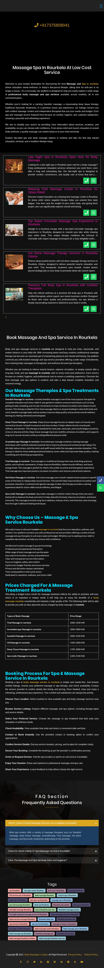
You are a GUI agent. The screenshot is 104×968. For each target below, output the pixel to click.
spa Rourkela (14, 891)
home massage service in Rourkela (64, 914)
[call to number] (86, 181)
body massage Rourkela (44, 895)
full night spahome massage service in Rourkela (28, 914)
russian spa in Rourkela (67, 895)
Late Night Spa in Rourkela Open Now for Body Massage (63, 158)
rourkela (54, 529)
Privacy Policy (75, 954)
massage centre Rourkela (34, 891)
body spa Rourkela (42, 905)
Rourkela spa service (65, 934)
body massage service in (37, 682)
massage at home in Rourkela (64, 924)
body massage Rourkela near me (52, 938)
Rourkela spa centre (61, 905)
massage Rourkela (76, 891)
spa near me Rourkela (38, 900)
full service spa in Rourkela (20, 895)
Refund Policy (91, 954)
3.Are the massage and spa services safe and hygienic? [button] (37, 860)
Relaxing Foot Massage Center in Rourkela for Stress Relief (63, 190)
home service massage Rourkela (22, 919)
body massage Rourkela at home (22, 938)
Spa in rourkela (90, 84)
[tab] (52, 823)
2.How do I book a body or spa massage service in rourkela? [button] (39, 851)
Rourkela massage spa (44, 934)
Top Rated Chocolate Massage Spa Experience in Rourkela (63, 222)
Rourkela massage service (69, 910)
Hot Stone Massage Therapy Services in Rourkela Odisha (63, 254)
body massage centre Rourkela (47, 929)
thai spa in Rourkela (81, 905)
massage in (44, 529)
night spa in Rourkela (17, 900)
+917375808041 (54, 25)
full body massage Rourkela (20, 910)
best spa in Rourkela (56, 891)
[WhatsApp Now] (93, 181)
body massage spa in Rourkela (75, 929)
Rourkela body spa (46, 919)
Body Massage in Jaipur (36, 954)
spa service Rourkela (40, 924)
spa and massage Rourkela (19, 905)
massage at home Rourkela (20, 929)
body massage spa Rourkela (20, 934)
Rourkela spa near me (66, 919)
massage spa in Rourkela (61, 900)
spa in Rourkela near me (44, 910)
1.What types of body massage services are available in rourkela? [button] (42, 823)
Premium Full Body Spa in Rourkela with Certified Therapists (63, 286)
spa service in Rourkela (18, 924)
